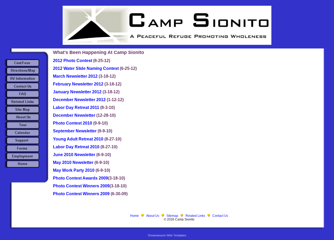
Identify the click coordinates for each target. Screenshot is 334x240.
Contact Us (220, 216)
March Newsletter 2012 (76, 76)
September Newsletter (75, 131)
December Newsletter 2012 (80, 99)
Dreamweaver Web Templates (167, 235)
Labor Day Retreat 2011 (76, 107)
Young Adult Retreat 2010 (78, 139)
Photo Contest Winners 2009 (81, 186)
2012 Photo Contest (73, 60)
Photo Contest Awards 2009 (80, 178)
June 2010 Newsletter (74, 154)
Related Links (195, 216)
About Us (152, 216)
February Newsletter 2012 (78, 84)
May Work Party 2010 (74, 170)
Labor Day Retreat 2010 (76, 147)
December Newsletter (74, 115)
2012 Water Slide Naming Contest (86, 68)
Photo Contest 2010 (73, 123)
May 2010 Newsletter (73, 162)
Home (134, 216)
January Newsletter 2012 (78, 92)
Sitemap (172, 216)
